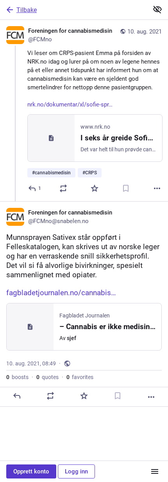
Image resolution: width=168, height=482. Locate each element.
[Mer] (157, 188)
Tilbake (26, 10)
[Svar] (16, 395)
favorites (79, 377)
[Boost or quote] (63, 188)
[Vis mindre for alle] (157, 9)
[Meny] (155, 471)
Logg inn (76, 471)
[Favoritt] (94, 188)
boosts (17, 377)
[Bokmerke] (125, 188)
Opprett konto (31, 471)
